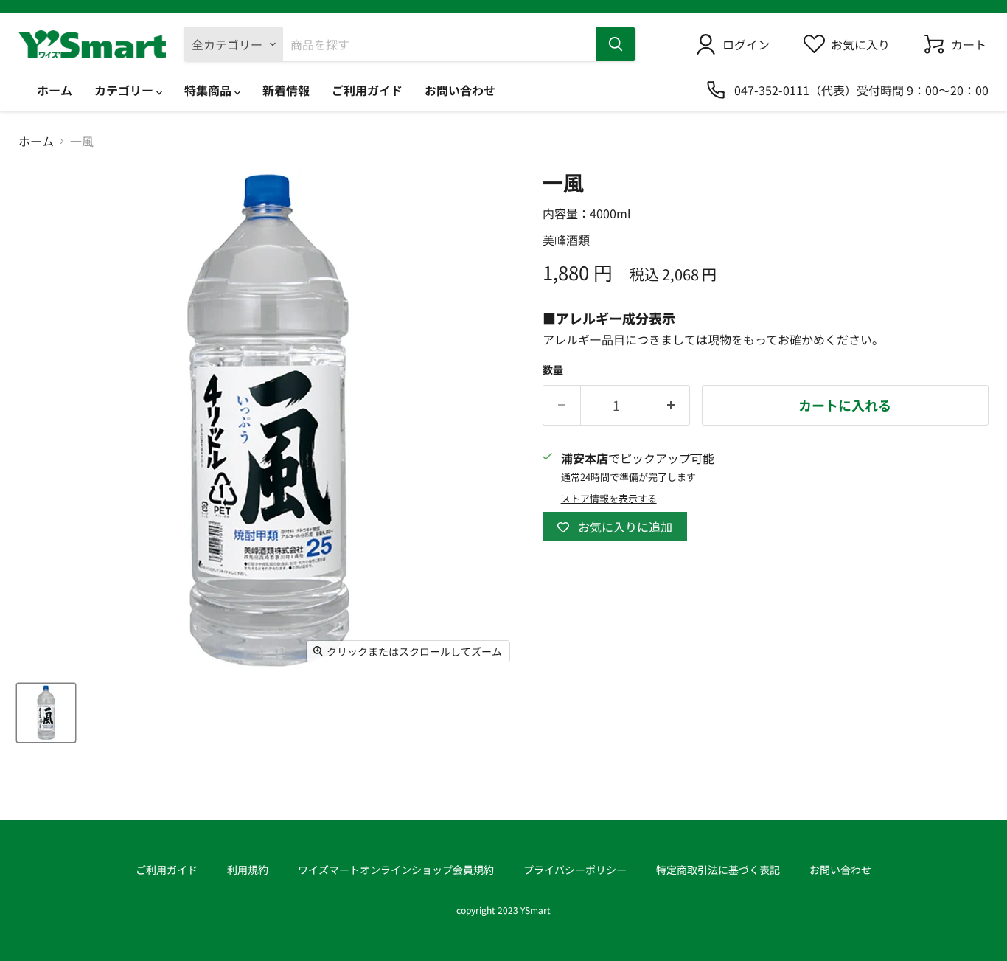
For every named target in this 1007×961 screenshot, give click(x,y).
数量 (553, 369)
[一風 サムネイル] (46, 713)
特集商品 (209, 90)
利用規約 (247, 869)
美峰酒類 (566, 240)
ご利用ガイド (367, 90)
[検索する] (615, 44)
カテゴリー (125, 90)
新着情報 (286, 90)
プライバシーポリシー (575, 869)
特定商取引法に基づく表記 (718, 869)
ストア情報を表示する (609, 498)
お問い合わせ (460, 90)
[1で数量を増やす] (671, 405)
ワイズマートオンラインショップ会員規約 (396, 869)
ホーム (54, 90)
